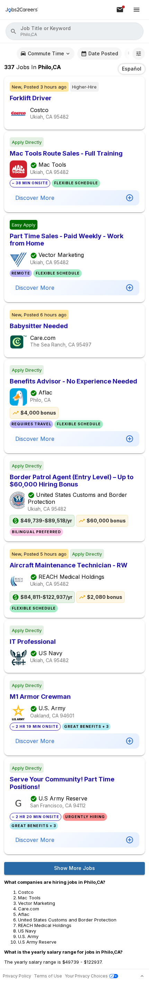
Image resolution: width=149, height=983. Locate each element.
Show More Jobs (74, 868)
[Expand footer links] (142, 976)
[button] (74, 31)
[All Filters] (138, 53)
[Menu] (136, 10)
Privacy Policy (17, 976)
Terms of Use (48, 976)
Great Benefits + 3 (86, 726)
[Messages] (120, 10)
